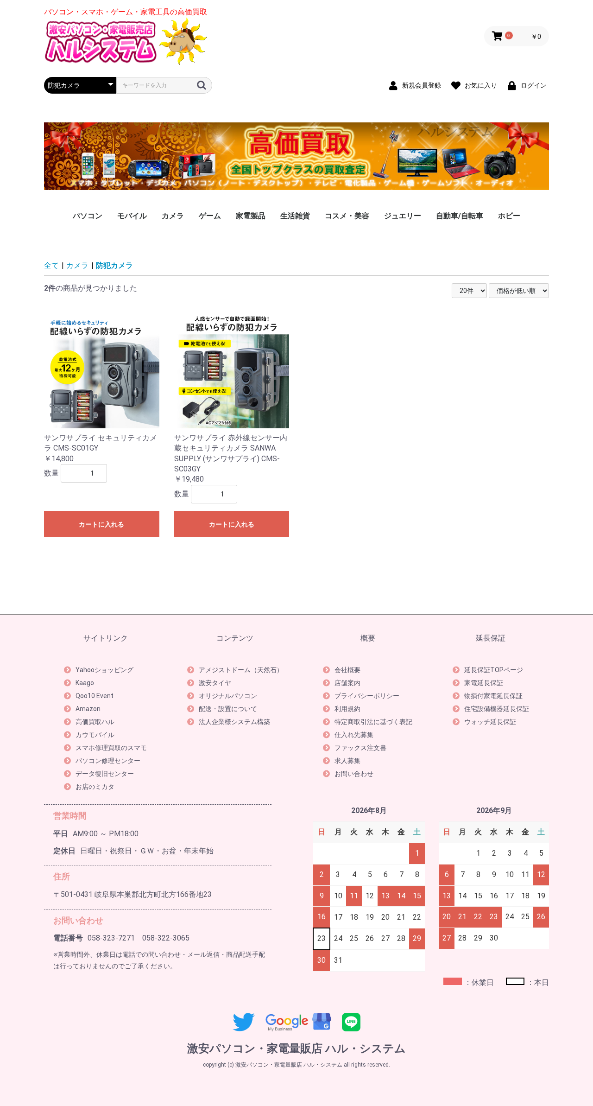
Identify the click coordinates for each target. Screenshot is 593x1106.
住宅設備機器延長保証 (496, 708)
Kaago (85, 682)
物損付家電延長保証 (493, 695)
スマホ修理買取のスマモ (111, 747)
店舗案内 (347, 682)
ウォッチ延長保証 (490, 721)
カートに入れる (101, 524)
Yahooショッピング (104, 670)
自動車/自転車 (459, 215)
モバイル (132, 215)
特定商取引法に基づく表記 (373, 721)
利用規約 (347, 708)
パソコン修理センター (108, 760)
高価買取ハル (95, 721)
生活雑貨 (295, 215)
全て (51, 265)
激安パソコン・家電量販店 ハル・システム (296, 1048)
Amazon (88, 708)
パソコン (87, 215)
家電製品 (250, 215)
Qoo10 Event (95, 695)
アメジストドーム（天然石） (241, 670)
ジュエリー (402, 215)
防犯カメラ (114, 265)
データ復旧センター (105, 773)
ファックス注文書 (360, 747)
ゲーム (210, 215)
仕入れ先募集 (353, 734)
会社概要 (347, 670)
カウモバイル (95, 734)
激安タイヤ (215, 682)
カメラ (173, 215)
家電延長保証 (483, 682)
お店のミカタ (95, 786)
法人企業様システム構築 (234, 721)
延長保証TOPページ (493, 670)
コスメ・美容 (347, 215)
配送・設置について (228, 708)
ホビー (509, 215)
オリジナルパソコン (228, 695)
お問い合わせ (353, 773)
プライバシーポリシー (366, 695)
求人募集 (347, 760)
